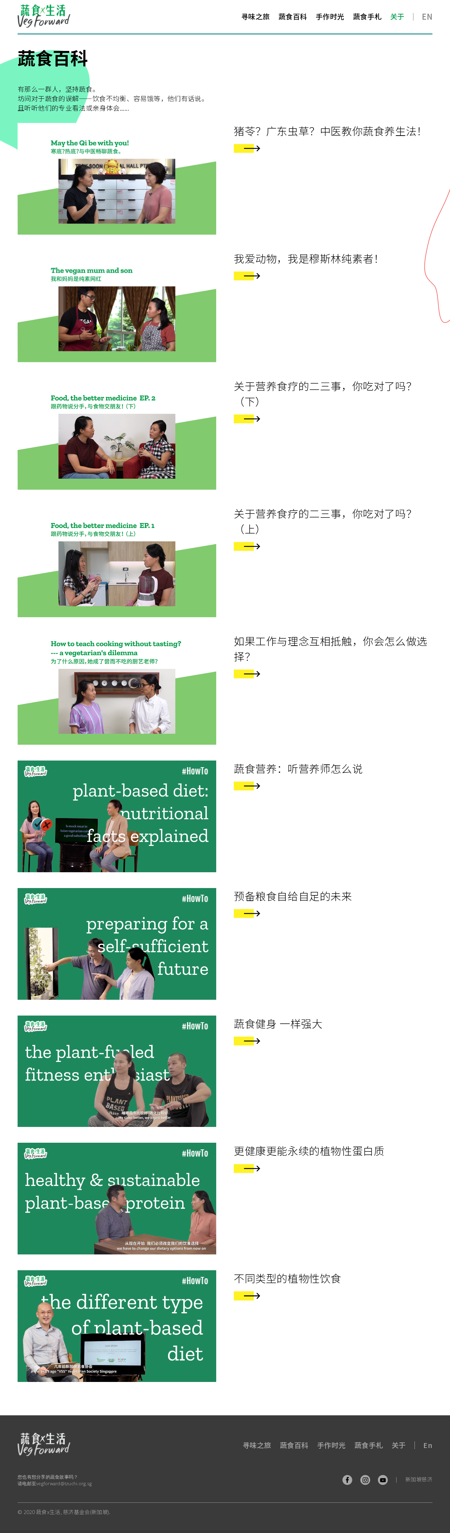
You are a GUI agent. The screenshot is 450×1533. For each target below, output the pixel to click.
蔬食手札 (367, 16)
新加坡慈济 (418, 1479)
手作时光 (330, 16)
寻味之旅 (255, 16)
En (427, 16)
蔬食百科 (292, 16)
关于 (397, 16)
